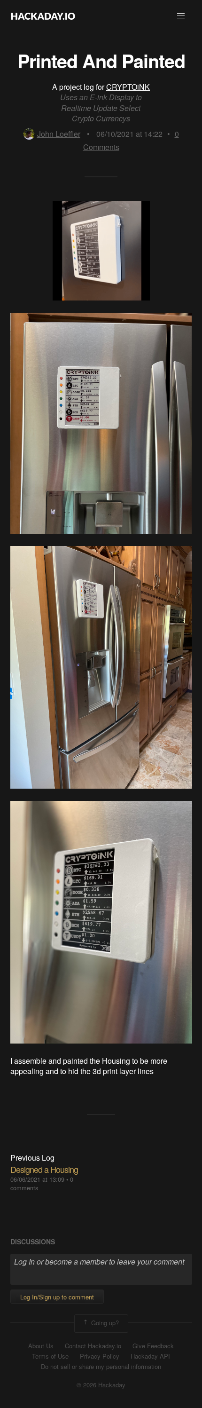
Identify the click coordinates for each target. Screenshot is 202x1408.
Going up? (104, 1322)
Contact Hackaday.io (93, 1346)
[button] (181, 16)
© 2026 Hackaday (101, 1385)
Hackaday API (150, 1356)
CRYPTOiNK (128, 86)
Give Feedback (153, 1346)
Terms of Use (50, 1356)
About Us (41, 1346)
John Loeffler (58, 133)
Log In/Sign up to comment (57, 1296)
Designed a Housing (44, 1169)
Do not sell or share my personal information (101, 1366)
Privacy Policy (99, 1356)
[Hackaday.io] (43, 16)
